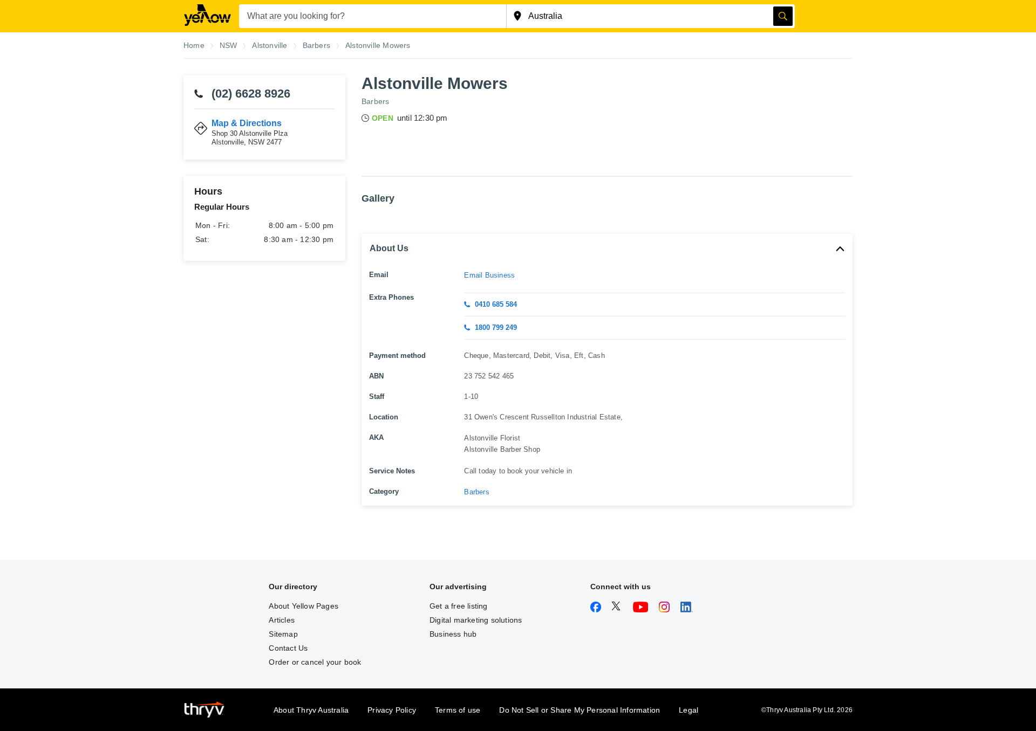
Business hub (453, 634)
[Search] (783, 16)
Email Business (489, 275)
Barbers (375, 101)
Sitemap (283, 634)
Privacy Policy (391, 710)
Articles (282, 620)
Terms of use (457, 710)
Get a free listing (459, 606)
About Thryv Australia (311, 710)
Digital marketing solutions (476, 620)
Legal (688, 710)
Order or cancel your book (315, 662)
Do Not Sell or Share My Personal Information (579, 710)
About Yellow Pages (303, 606)
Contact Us (288, 648)
